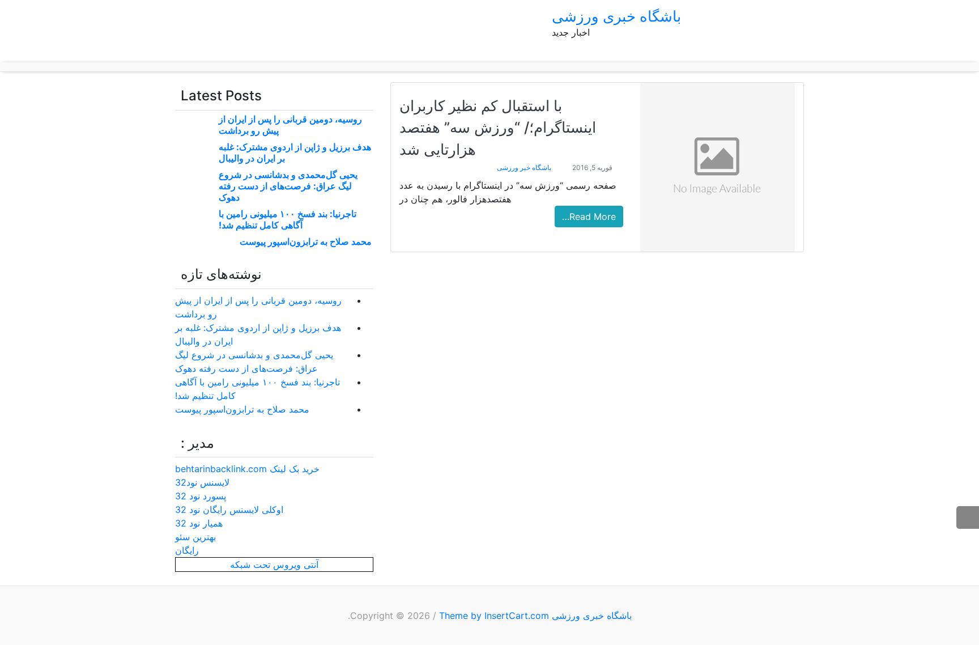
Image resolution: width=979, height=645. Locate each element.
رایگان (187, 550)
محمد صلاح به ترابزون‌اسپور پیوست (306, 241)
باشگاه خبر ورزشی (524, 167)
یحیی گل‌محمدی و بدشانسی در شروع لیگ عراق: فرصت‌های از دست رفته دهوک (288, 186)
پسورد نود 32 (200, 496)
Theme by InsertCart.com (494, 615)
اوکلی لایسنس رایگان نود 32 (229, 509)
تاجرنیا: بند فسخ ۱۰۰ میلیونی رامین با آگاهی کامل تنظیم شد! (287, 219)
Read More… (589, 216)
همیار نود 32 (199, 523)
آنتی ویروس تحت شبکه (274, 564)
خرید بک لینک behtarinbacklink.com (247, 468)
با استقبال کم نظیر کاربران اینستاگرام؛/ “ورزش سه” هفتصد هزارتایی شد (497, 127)
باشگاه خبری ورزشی (616, 16)
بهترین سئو (195, 536)
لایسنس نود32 (202, 482)
